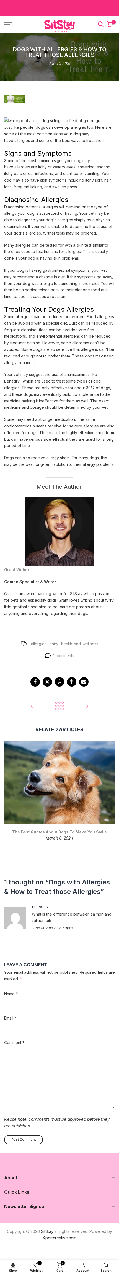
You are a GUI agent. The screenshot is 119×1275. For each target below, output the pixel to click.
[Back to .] (59, 706)
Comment (14, 1042)
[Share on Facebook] (35, 682)
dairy (53, 643)
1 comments (63, 655)
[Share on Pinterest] (59, 682)
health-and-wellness (79, 643)
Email (10, 1018)
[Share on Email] (84, 682)
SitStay (47, 1231)
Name (11, 993)
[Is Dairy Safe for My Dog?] (87, 706)
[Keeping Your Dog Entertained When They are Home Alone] (32, 706)
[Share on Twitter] (47, 682)
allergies (38, 643)
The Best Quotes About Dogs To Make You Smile (59, 832)
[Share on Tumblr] (71, 682)
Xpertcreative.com (59, 1237)
